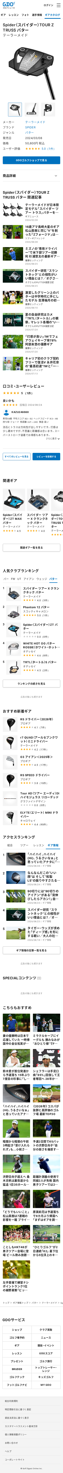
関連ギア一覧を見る (31, 547)
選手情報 (37, 14)
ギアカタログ (52, 14)
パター (29, 132)
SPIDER (30, 127)
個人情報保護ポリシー (16, 1434)
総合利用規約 (11, 1401)
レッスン (14, 14)
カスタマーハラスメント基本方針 (21, 1426)
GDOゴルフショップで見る (31, 160)
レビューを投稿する (46, 456)
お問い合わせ (11, 1442)
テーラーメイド (35, 122)
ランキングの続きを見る (32, 683)
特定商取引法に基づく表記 (18, 1409)
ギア (3, 14)
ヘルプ (8, 1451)
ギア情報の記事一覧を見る (31, 950)
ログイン (48, 5)
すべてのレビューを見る (17, 456)
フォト (25, 14)
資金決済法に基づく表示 (17, 1417)
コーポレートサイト (15, 1459)
